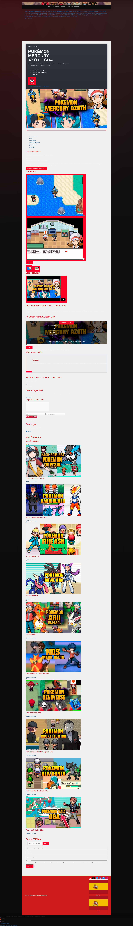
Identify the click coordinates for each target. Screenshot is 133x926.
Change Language (4, 923)
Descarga (31, 145)
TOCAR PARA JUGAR (66, 323)
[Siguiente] (30, 371)
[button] (84, 7)
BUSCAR (29, 866)
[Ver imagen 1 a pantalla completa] (56, 196)
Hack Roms (56, 6)
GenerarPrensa (43, 895)
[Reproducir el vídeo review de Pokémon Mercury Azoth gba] (46, 289)
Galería (31, 138)
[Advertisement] (66, 30)
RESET (29, 347)
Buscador (76, 6)
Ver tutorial (28, 397)
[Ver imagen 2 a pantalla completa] (56, 239)
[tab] (27, 265)
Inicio (49, 6)
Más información (33, 144)
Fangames (62, 6)
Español (29, 431)
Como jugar (70, 6)
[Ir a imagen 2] (36, 269)
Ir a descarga (44, 86)
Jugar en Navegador (34, 142)
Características (33, 137)
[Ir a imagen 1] (29, 269)
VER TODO (28, 18)
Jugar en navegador (34, 86)
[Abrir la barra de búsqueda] (81, 7)
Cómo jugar (32, 147)
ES (26, 384)
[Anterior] (27, 371)
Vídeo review (32, 140)
